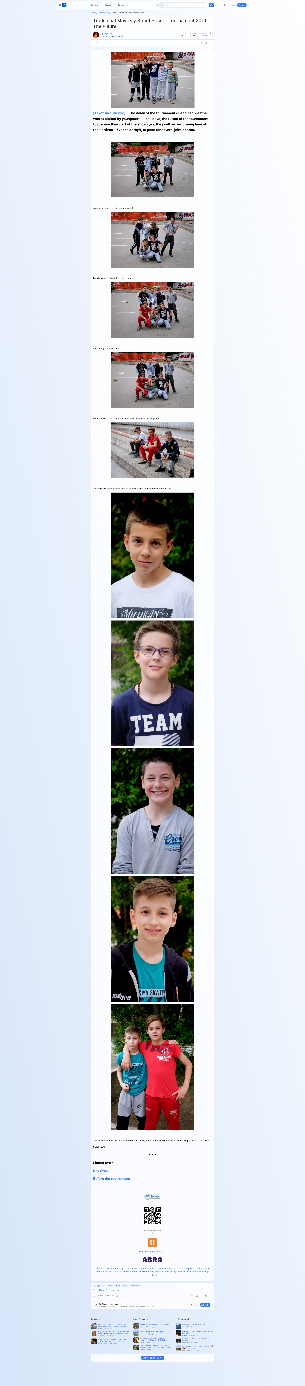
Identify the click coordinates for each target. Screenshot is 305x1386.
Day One (100, 1171)
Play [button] (206, 36)
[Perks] (211, 5)
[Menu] (210, 43)
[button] (94, 1296)
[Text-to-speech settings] (210, 33)
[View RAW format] (192, 1296)
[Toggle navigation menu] (60, 5)
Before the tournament (111, 1179)
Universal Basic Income (151, 1251)
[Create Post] (224, 5)
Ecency (94, 13)
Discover (95, 5)
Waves (108, 5)
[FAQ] (156, 5)
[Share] (205, 43)
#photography (104, 13)
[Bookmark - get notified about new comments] (201, 43)
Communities (123, 5)
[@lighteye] (96, 35)
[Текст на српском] (109, 113)
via (114, 1290)
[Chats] (218, 5)
